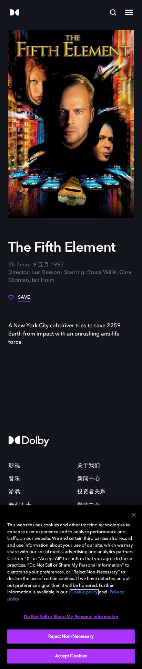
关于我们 (88, 466)
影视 (14, 466)
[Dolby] (14, 13)
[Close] (133, 515)
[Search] (113, 12)
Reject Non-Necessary (71, 636)
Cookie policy (84, 592)
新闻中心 (88, 479)
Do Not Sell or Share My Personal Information (71, 617)
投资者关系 (91, 492)
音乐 (14, 479)
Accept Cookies (71, 656)
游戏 (14, 492)
